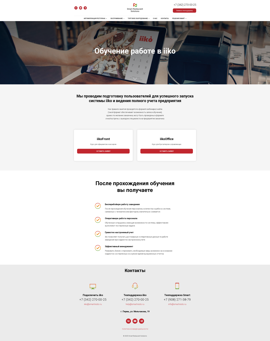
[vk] (76, 7)
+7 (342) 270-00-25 (185, 4)
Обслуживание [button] (116, 18)
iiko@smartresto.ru (93, 304)
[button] (184, 10)
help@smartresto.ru (135, 304)
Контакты (165, 18)
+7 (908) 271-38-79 (177, 299)
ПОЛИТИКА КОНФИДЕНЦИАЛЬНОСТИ (135, 329)
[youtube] (80, 7)
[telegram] (85, 7)
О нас (155, 18)
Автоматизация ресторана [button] (95, 18)
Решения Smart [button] (178, 18)
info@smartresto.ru (177, 304)
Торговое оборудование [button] (138, 18)
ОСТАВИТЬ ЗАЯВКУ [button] (103, 151)
